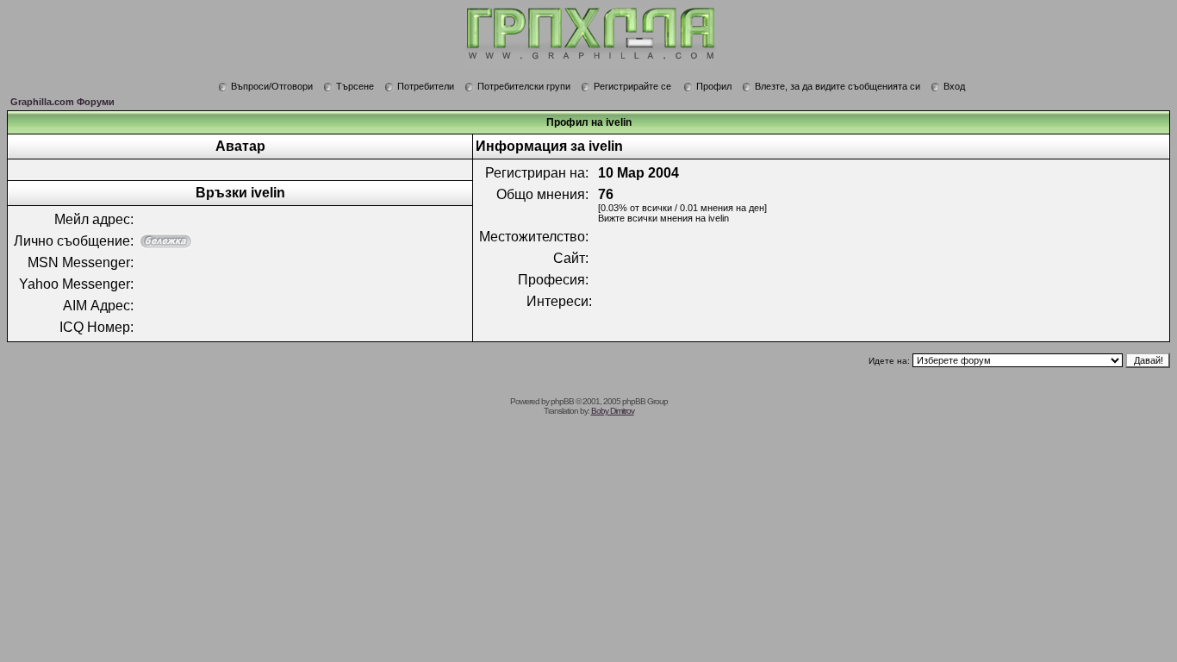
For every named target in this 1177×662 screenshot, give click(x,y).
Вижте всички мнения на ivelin (663, 218)
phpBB (562, 401)
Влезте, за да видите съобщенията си (837, 86)
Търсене (355, 86)
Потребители (425, 86)
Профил (714, 86)
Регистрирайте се (632, 86)
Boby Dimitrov (612, 410)
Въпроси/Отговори (272, 86)
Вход (954, 86)
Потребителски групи (523, 86)
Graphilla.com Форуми (62, 102)
